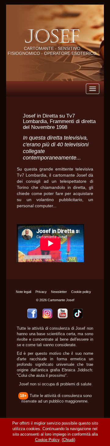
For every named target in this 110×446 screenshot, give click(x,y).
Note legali (23, 292)
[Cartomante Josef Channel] (63, 313)
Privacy (41, 292)
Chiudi (68, 440)
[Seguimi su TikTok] (78, 313)
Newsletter (59, 292)
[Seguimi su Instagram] (47, 313)
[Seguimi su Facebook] (32, 313)
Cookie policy (81, 292)
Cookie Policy (47, 440)
